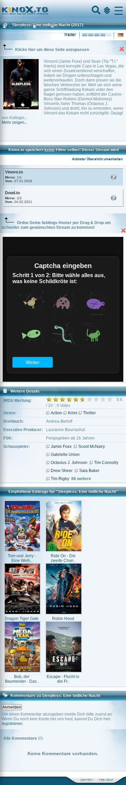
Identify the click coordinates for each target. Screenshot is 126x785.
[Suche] (95, 11)
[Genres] (106, 11)
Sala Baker (89, 470)
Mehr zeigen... (15, 122)
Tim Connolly (106, 462)
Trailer (70, 35)
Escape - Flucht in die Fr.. (63, 679)
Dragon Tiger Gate (22, 618)
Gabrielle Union (65, 454)
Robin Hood (63, 618)
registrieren (12, 723)
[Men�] (119, 11)
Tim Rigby (60, 478)
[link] (63, 10)
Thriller (89, 413)
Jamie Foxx (61, 446)
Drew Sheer (62, 470)
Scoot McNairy (91, 446)
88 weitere (81, 478)
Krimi (72, 413)
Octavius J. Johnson (69, 462)
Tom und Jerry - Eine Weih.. (22, 558)
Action (56, 413)
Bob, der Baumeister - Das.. (22, 679)
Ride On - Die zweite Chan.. (63, 558)
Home (48, 10)
